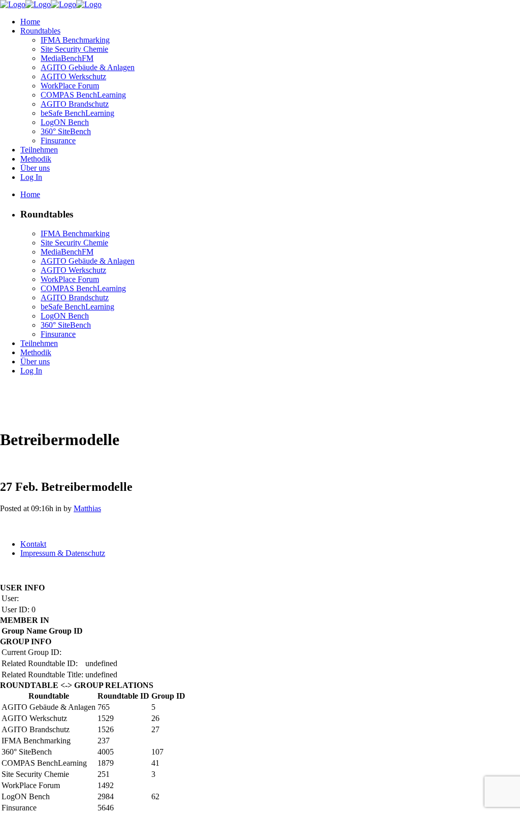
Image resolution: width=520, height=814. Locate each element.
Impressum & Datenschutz (62, 553)
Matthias (87, 508)
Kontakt (33, 544)
